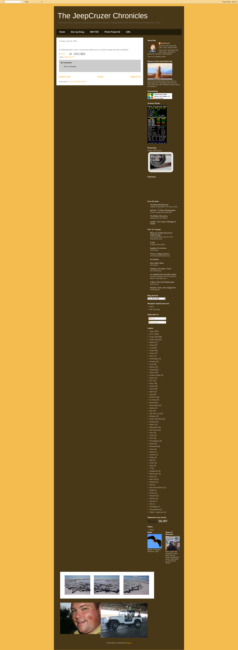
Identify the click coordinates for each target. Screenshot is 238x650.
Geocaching (153, 405)
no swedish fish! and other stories (163, 274)
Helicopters (153, 427)
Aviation (152, 362)
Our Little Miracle (156, 271)
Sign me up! (154, 284)
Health (151, 490)
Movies (152, 367)
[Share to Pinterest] (84, 54)
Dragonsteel (153, 471)
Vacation (152, 455)
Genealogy (153, 507)
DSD (151, 485)
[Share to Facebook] (82, 54)
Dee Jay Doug (77, 32)
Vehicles (152, 498)
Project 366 (153, 337)
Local (151, 348)
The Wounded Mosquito (159, 205)
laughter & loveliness (158, 248)
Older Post (135, 77)
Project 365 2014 (155, 419)
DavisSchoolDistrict (156, 487)
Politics (152, 372)
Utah (151, 460)
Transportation (154, 509)
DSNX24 (152, 482)
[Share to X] (79, 54)
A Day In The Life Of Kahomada (162, 282)
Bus (150, 411)
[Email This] (75, 54)
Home (62, 32)
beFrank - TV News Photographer (163, 210)
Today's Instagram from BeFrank (161, 212)
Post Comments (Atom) (77, 82)
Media (151, 408)
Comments (154, 322)
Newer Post (64, 77)
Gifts (128, 32)
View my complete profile (157, 57)
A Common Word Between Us (160, 256)
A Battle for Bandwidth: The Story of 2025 (164, 207)
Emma (151, 353)
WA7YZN (94, 32)
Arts (150, 504)
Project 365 (153, 340)
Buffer (67, 57)
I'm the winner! (155, 290)
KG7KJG (152, 397)
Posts (152, 318)
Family (151, 386)
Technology (153, 359)
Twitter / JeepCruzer (156, 512)
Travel (151, 389)
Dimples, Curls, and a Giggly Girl (163, 288)
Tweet (151, 331)
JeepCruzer (165, 43)
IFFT (151, 381)
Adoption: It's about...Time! (160, 269)
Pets (151, 433)
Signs (151, 466)
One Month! (154, 265)
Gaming (152, 370)
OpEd (151, 392)
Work (151, 356)
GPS (151, 438)
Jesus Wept (154, 250)
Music (151, 383)
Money (151, 452)
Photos (152, 493)
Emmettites (154, 259)
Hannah (152, 422)
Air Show (152, 400)
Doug (151, 345)
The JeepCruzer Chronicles (103, 16)
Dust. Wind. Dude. (157, 263)
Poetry (151, 457)
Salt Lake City (154, 413)
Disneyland (153, 446)
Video (151, 435)
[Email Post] (70, 54)
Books (151, 424)
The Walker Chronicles (158, 216)
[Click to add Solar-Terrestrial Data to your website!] (157, 143)
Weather (152, 416)
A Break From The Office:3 (159, 218)
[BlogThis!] (77, 54)
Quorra (151, 444)
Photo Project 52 (112, 32)
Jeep (151, 394)
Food (151, 364)
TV (150, 468)
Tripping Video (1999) (157, 244)
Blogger (128, 643)
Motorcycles (153, 474)
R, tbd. (152, 242)
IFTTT (72, 57)
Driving (151, 403)
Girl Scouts (153, 430)
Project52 (152, 496)
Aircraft (152, 501)
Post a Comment (70, 66)
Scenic (151, 463)
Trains (151, 449)
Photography (154, 441)
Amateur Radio (154, 375)
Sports (151, 378)
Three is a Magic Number (159, 254)
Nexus (151, 476)
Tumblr (151, 350)
